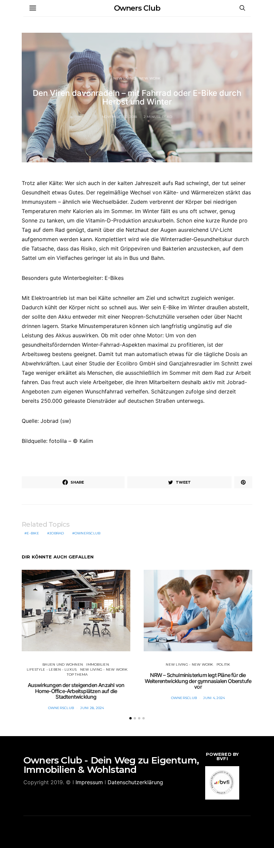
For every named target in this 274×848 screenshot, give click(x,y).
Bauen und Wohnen (62, 664)
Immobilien (97, 664)
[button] (130, 718)
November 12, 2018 (119, 117)
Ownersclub (88, 533)
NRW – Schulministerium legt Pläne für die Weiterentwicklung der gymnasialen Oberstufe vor (198, 681)
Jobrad (56, 533)
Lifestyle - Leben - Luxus (52, 669)
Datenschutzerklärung (135, 782)
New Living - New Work (136, 78)
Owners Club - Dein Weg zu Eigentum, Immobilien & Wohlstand (111, 764)
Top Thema (77, 674)
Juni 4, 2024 (214, 698)
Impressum (89, 782)
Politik (223, 664)
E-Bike (33, 533)
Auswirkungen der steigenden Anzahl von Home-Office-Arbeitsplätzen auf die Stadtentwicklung (76, 691)
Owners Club (137, 8)
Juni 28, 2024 (92, 708)
